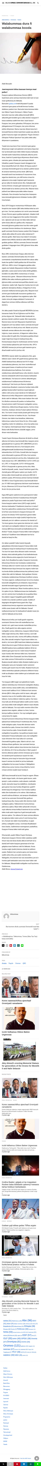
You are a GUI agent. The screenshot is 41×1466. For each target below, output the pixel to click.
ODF (27, 1335)
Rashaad (6, 1423)
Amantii (5, 1380)
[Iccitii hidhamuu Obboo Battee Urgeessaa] (20, 1018)
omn (17, 1338)
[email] (10, 1464)
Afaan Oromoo (7, 1374)
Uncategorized (7, 1435)
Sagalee (32, 1346)
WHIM (5, 1441)
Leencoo (32, 1332)
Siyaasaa (13, 20)
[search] (38, 3)
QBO (24, 963)
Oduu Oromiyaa (7, 1100)
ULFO (24, 1352)
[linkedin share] (14, 945)
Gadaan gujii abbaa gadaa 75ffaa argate (19, 1225)
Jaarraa (5, 1404)
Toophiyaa (7, 1352)
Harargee (32, 1329)
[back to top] (36, 1458)
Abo (27, 1320)
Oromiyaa (14, 1341)
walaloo (8, 1355)
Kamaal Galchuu (18, 1332)
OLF (7, 1338)
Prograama (6, 1417)
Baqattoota (8, 1326)
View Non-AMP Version (25, 1458)
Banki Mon (6, 1383)
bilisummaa (19, 1326)
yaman (25, 1355)
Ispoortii (5, 1401)
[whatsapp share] (18, 945)
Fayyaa (5, 1392)
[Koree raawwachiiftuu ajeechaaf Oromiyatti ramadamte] (20, 987)
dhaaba (4, 963)
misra (6, 1335)
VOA (33, 1352)
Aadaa (4, 1221)
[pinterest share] (11, 945)
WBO (18, 1355)
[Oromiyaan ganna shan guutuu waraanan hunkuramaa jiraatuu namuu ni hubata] (20, 1245)
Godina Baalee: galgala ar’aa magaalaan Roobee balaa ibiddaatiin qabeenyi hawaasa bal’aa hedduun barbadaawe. (20, 1184)
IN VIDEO (6, 1395)
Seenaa (9, 1221)
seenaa (8, 1349)
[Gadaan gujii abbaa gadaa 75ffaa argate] (20, 1209)
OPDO (26, 1338)
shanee (17, 1349)
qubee (5, 1420)
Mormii (13, 1335)
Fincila (14, 1329)
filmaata (6, 1329)
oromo (26, 1342)
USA (29, 1352)
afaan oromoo (19, 1323)
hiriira (8, 1332)
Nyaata (5, 1407)
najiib (19, 1335)
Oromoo (17, 963)
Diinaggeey (6, 1389)
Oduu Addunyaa (8, 1410)
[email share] (7, 945)
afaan (10, 1323)
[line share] (22, 945)
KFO (25, 1332)
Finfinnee (22, 1329)
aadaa (7, 1321)
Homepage (5, 15)
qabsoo (24, 1346)
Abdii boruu (5, 20)
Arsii (35, 1323)
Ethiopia (29, 1326)
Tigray (30, 1349)
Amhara (29, 1323)
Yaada (12, 15)
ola (34, 1335)
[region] (20, 9)
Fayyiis (11, 963)
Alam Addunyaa (8, 1377)
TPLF (16, 1352)
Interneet (6, 1398)
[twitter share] (3, 945)
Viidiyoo (5, 1438)
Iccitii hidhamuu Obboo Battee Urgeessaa (19, 1145)
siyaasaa (24, 1349)
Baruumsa (6, 1386)
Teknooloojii (6, 1432)
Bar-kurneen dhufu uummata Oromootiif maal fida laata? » (22, 928)
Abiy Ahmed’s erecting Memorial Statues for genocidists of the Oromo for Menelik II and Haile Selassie (20, 1066)
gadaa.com (12, 103)
